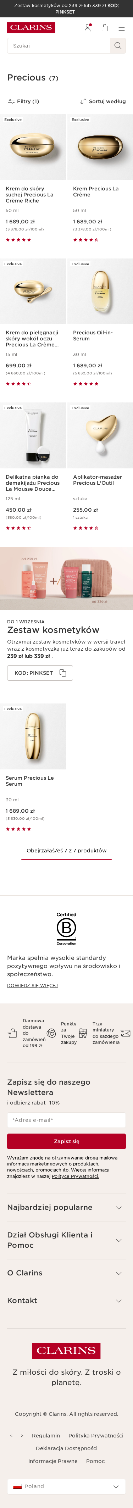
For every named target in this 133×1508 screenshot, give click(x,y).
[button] (66, 1207)
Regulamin (46, 1436)
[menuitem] (87, 27)
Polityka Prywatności (95, 1436)
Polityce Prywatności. (75, 1176)
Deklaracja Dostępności (67, 1448)
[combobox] (66, 1487)
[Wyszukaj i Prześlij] (118, 46)
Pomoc (95, 1461)
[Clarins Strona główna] (31, 28)
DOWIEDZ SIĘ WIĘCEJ (32, 985)
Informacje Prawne (53, 1461)
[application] (40, 673)
